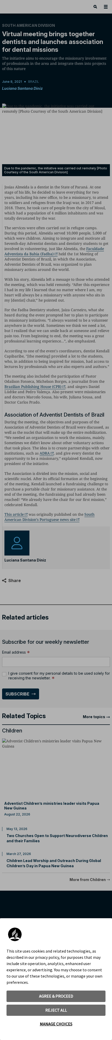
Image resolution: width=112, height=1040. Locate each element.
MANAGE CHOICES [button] (56, 1023)
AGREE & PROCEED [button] (56, 996)
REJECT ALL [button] (56, 1010)
